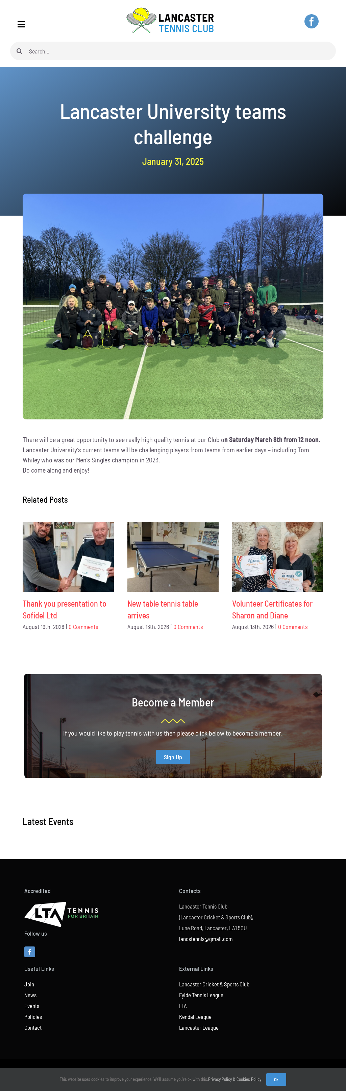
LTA (183, 1005)
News (30, 994)
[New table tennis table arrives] (173, 557)
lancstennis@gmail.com (206, 938)
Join (29, 984)
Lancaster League (199, 1027)
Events (31, 1005)
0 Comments (83, 626)
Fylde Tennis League (201, 994)
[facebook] (311, 21)
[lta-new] (61, 905)
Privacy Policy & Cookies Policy (234, 1079)
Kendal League (195, 1016)
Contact (33, 1027)
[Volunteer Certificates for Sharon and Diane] (277, 557)
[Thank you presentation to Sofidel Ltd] (68, 557)
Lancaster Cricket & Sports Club (214, 984)
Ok (276, 1079)
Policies (33, 1016)
